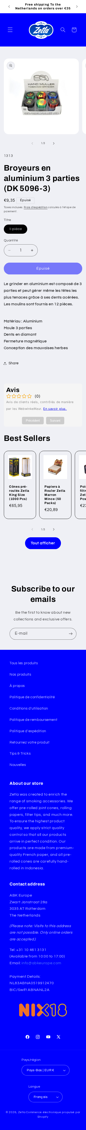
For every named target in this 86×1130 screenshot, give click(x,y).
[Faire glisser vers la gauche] (32, 143)
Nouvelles (18, 765)
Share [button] (14, 363)
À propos (17, 686)
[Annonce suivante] (77, 6)
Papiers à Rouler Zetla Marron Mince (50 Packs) (54, 495)
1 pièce (18, 230)
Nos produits (20, 674)
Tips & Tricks (20, 753)
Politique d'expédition (28, 731)
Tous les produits (24, 663)
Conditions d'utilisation (29, 708)
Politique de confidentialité (32, 697)
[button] (10, 29)
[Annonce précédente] (9, 6)
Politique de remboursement (33, 720)
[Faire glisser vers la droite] (53, 143)
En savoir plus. (55, 409)
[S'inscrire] (70, 634)
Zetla (22, 1112)
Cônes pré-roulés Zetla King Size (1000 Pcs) (19, 493)
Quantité (11, 240)
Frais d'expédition (36, 207)
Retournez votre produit (30, 742)
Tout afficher (43, 543)
